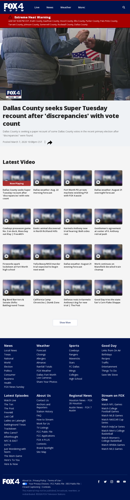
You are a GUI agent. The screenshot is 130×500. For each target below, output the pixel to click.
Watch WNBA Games (113, 444)
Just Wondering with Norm (15, 450)
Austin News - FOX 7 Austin (80, 409)
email (124, 481)
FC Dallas (74, 366)
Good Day (109, 346)
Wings (72, 370)
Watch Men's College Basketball (113, 432)
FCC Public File (44, 431)
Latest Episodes (16, 395)
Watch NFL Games (112, 404)
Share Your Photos (47, 381)
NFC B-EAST (11, 440)
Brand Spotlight (45, 447)
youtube (118, 481)
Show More (65, 322)
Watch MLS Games (112, 448)
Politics (8, 370)
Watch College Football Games (110, 410)
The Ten (8, 404)
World (7, 362)
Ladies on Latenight (15, 420)
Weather (43, 346)
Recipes (106, 358)
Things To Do (109, 370)
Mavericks (74, 358)
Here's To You (12, 460)
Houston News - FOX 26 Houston (80, 402)
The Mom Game (13, 456)
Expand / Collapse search (124, 7)
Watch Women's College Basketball (112, 439)
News (8, 346)
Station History (45, 411)
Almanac (41, 362)
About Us (44, 395)
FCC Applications (46, 435)
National (8, 358)
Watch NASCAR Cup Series (112, 421)
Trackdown (10, 428)
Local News (10, 350)
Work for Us (43, 423)
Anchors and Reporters (43, 406)
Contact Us (43, 400)
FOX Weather (44, 370)
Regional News (80, 395)
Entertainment (109, 366)
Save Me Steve (110, 374)
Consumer (9, 374)
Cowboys (74, 350)
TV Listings (42, 427)
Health (7, 382)
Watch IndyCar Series (113, 426)
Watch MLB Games (112, 415)
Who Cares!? (11, 432)
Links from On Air (111, 350)
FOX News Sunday (14, 386)
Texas (7, 354)
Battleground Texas (15, 424)
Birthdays (107, 354)
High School (75, 378)
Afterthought (11, 436)
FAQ (39, 415)
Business (9, 378)
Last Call (8, 416)
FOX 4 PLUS (43, 439)
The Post (9, 408)
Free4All (8, 412)
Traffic (105, 362)
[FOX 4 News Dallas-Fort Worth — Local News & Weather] (15, 7)
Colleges (73, 374)
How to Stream (45, 419)
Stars (72, 362)
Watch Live (10, 400)
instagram (111, 481)
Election (8, 366)
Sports (74, 346)
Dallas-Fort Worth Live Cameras (46, 376)
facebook (99, 481)
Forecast (41, 350)
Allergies (41, 358)
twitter (105, 481)
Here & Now (11, 464)
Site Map (41, 451)
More (81, 7)
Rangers (73, 354)
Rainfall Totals (44, 366)
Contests (41, 443)
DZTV (7, 444)
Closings (41, 354)
